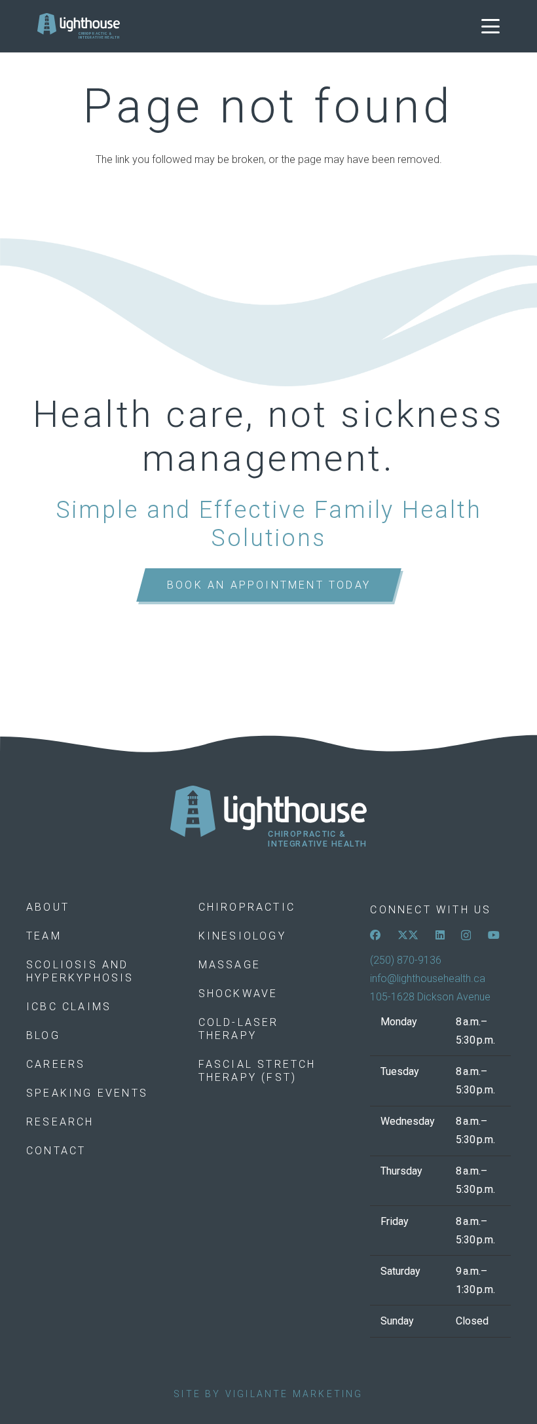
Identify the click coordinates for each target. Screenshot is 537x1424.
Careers (55, 1064)
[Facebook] (375, 935)
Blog (43, 1035)
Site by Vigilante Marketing (268, 1394)
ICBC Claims (68, 1006)
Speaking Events (87, 1093)
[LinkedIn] (440, 935)
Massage (229, 964)
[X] (408, 935)
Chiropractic (246, 907)
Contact (56, 1150)
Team (44, 936)
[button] (490, 26)
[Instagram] (466, 935)
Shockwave (238, 993)
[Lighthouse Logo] (78, 26)
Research (60, 1122)
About (47, 907)
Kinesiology (242, 936)
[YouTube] (494, 935)
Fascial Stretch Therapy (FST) (257, 1071)
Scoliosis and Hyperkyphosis (80, 971)
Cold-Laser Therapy (238, 1029)
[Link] (268, 817)
